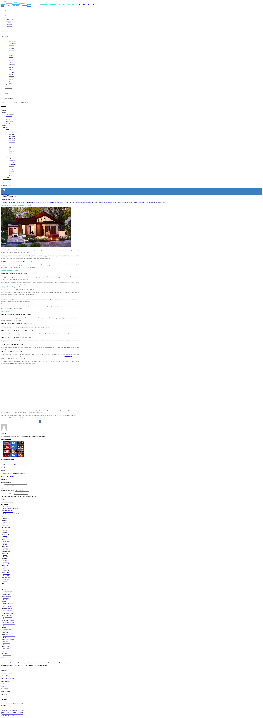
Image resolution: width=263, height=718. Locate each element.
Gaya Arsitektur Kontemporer (63, 202)
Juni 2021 (5, 568)
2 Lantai (5, 587)
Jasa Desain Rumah (103, 202)
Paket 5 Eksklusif (9, 121)
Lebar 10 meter (12, 134)
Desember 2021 (6, 558)
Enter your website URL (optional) (7, 493)
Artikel (4, 125)
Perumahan (11, 147)
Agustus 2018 (6, 579)
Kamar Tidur (11, 166)
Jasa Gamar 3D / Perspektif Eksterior (8, 673)
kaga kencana (11, 199)
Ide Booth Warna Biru (7, 510)
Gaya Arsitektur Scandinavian (9, 624)
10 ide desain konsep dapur (8, 467)
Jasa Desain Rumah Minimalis (114, 202)
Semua (7, 129)
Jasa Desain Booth (6, 632)
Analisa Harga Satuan (7, 591)
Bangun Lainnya (12, 155)
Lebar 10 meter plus (13, 132)
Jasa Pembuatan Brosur (5, 681)
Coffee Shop (11, 158)
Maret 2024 (5, 539)
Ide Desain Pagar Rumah (7, 476)
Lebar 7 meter (12, 140)
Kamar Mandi (12, 167)
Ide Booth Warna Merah (7, 459)
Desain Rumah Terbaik (7, 608)
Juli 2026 (5, 518)
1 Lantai (5, 585)
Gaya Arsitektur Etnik (7, 610)
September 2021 (6, 563)
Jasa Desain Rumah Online (139, 202)
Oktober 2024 (6, 534)
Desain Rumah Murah (41, 202)
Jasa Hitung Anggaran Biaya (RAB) (7, 678)
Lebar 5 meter (12, 143)
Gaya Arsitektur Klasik (7, 617)
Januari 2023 (5, 549)
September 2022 (6, 551)
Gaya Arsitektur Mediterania (8, 620)
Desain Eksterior (12, 202)
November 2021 (6, 560)
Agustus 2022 (6, 553)
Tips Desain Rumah (162, 202)
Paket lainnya (9, 123)
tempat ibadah (6, 653)
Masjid (10, 153)
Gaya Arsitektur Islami (7, 615)
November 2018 (6, 574)
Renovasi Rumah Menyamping (9, 506)
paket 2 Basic (9, 116)
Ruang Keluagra (12, 169)
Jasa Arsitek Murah (85, 202)
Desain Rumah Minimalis (30, 202)
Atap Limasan (6, 592)
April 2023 (5, 546)
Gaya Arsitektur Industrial (8, 611)
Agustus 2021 (6, 565)
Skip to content (3, 1)
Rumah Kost (11, 151)
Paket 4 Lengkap (9, 119)
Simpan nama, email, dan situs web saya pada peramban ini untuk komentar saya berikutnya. (20, 496)
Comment (2, 488)
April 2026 (5, 522)
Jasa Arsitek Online (94, 202)
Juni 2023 (5, 544)
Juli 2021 (5, 567)
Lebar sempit (11, 145)
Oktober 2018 (6, 575)
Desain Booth (12, 160)
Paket (4, 112)
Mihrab (10, 175)
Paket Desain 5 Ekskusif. (29, 294)
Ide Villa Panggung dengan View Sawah (11, 513)
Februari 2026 (6, 523)
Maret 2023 (5, 548)
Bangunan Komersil (7, 596)
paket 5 (27, 412)
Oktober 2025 (6, 525)
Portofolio (5, 127)
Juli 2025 (5, 530)
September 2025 (6, 527)
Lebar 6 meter (12, 142)
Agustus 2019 (6, 572)
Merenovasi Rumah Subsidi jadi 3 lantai (11, 508)
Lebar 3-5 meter (6, 643)
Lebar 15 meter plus (13, 130)
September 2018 (6, 577)
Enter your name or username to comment (9, 490)
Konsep (7, 177)
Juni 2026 (5, 520)
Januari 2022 (5, 556)
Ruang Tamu (11, 171)
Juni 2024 (5, 536)
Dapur (10, 173)
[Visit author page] (4, 430)
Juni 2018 (5, 581)
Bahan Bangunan (6, 594)
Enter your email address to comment (8, 492)
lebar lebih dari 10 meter (151, 202)
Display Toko (12, 162)
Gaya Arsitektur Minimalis (8, 622)
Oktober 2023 (6, 541)
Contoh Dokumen (7, 179)
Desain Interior (20, 202)
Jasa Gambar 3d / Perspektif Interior (8, 675)
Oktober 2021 (6, 562)
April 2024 (5, 537)
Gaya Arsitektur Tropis (75, 202)
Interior (7, 156)
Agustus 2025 (6, 529)
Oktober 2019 (6, 570)
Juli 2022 (5, 555)
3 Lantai (5, 589)
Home (4, 110)
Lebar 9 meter (12, 136)
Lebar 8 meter (12, 138)
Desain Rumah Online (51, 202)
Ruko (10, 149)
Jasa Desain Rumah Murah (127, 202)
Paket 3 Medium (9, 117)
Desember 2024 (6, 532)
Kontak (4, 180)
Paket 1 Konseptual (10, 114)
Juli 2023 (5, 543)
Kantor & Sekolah (13, 164)
